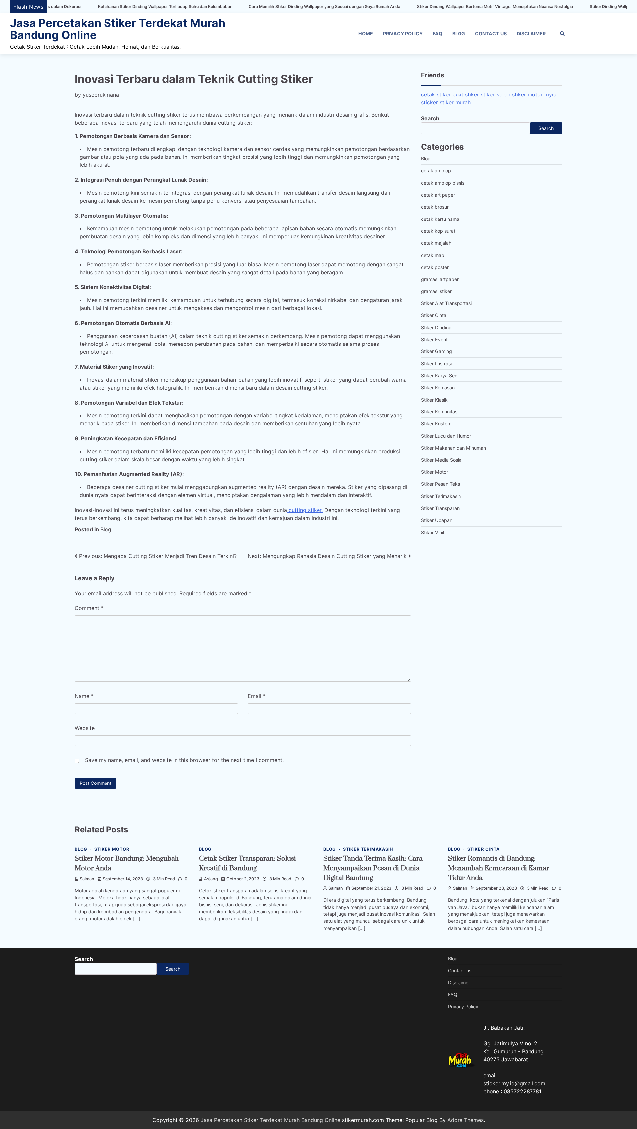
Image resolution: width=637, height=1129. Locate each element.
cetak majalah (436, 243)
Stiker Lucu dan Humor (446, 436)
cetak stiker (436, 94)
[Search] (562, 34)
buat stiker (465, 94)
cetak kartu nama (440, 219)
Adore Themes (465, 1120)
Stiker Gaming (436, 351)
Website (85, 728)
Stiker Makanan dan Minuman (453, 448)
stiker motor (527, 94)
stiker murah (455, 102)
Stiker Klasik (434, 400)
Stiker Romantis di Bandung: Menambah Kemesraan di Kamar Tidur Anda (498, 868)
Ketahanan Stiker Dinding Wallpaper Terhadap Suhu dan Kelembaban (114, 6)
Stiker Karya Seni (439, 375)
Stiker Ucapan (436, 520)
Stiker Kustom (436, 423)
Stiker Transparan (440, 508)
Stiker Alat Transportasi (446, 303)
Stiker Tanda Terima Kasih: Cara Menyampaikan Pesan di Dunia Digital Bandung (373, 868)
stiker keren (495, 94)
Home (365, 33)
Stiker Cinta (433, 315)
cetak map (432, 255)
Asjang (211, 878)
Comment (89, 608)
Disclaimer (531, 33)
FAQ (437, 33)
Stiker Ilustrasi (436, 363)
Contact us (491, 33)
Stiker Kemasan (438, 387)
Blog (458, 33)
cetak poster (435, 267)
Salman (87, 878)
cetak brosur (435, 207)
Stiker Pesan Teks (440, 484)
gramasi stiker (436, 291)
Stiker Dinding (436, 327)
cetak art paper (438, 195)
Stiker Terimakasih (441, 496)
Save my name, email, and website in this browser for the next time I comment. (184, 760)
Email (257, 696)
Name (84, 696)
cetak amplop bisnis (442, 183)
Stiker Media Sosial (441, 460)
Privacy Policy (403, 33)
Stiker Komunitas (439, 411)
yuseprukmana (101, 95)
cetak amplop (436, 170)
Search (430, 118)
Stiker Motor (434, 472)
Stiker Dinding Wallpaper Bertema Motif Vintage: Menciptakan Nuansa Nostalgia (444, 6)
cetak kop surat (438, 231)
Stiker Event (434, 339)
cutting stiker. (305, 510)
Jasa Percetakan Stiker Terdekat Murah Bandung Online (117, 29)
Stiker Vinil (432, 532)
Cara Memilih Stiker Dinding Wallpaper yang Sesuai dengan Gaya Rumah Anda (274, 6)
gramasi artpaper (440, 279)
